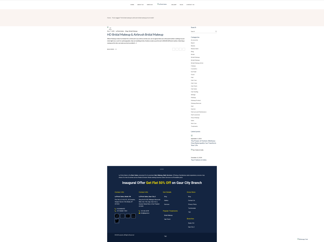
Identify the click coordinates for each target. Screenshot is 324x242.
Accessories (194, 40)
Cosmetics (194, 69)
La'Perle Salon (120, 31)
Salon (192, 120)
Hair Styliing (194, 92)
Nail (192, 106)
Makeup (193, 97)
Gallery (166, 200)
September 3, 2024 (196, 138)
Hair (192, 77)
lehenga (193, 94)
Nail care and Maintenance (198, 112)
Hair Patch (194, 86)
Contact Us (191, 200)
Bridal (192, 54)
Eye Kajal (193, 71)
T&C (189, 212)
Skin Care (193, 123)
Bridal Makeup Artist (197, 63)
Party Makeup (195, 117)
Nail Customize (195, 115)
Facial (192, 74)
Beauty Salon (194, 48)
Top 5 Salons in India (198, 160)
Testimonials (192, 208)
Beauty (193, 46)
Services (166, 204)
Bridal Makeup (133, 31)
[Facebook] (117, 216)
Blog (126, 31)
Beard (192, 43)
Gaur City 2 (191, 227)
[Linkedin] (133, 216)
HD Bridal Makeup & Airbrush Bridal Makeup (135, 34)
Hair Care (194, 80)
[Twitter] (117, 221)
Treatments (194, 126)
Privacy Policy (192, 204)
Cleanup (193, 66)
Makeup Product (196, 100)
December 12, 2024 (196, 157)
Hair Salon (194, 89)
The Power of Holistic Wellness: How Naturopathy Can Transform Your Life (203, 143)
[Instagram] (122, 216)
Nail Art (193, 109)
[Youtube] (128, 216)
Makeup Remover (196, 103)
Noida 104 (191, 223)
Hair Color (194, 83)
